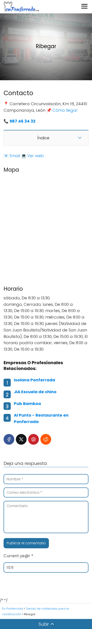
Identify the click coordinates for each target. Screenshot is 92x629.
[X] (21, 439)
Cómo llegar (65, 110)
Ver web (35, 155)
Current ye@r (18, 556)
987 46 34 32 (23, 121)
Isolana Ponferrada (34, 380)
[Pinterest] (33, 439)
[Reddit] (45, 439)
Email (15, 155)
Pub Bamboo (27, 403)
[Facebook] (9, 439)
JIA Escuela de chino (35, 392)
